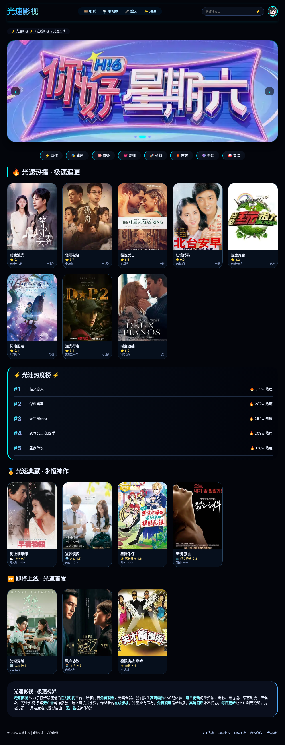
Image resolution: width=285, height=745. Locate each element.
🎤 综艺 (131, 11)
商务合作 (256, 733)
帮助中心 (224, 733)
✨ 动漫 (150, 11)
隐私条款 (240, 733)
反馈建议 (272, 733)
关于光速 (208, 733)
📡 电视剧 (110, 11)
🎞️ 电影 (89, 11)
